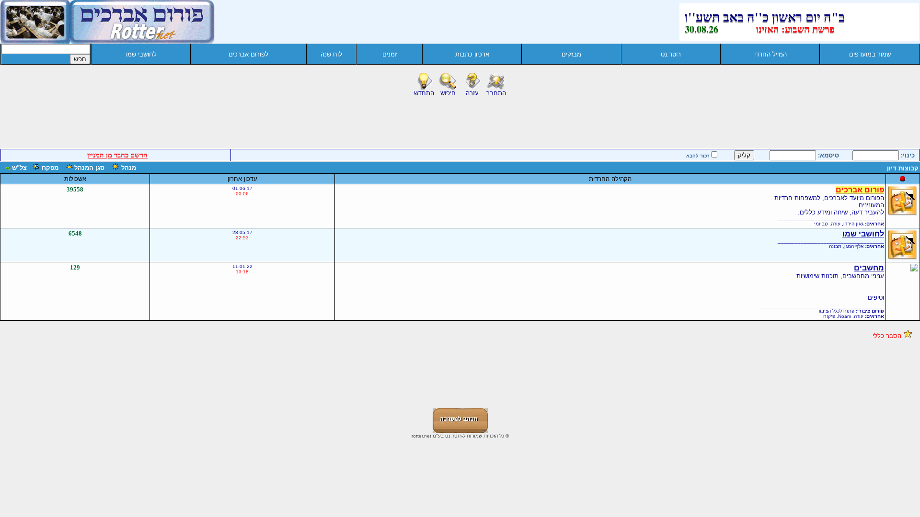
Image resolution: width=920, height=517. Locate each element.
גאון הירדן (853, 223)
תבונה (835, 246)
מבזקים (571, 54)
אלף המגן (853, 246)
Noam (844, 316)
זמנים (389, 54)
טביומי (821, 223)
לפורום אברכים (248, 54)
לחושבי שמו (141, 54)
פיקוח (829, 316)
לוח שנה (331, 54)
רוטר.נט (671, 54)
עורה (835, 223)
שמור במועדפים (870, 54)
